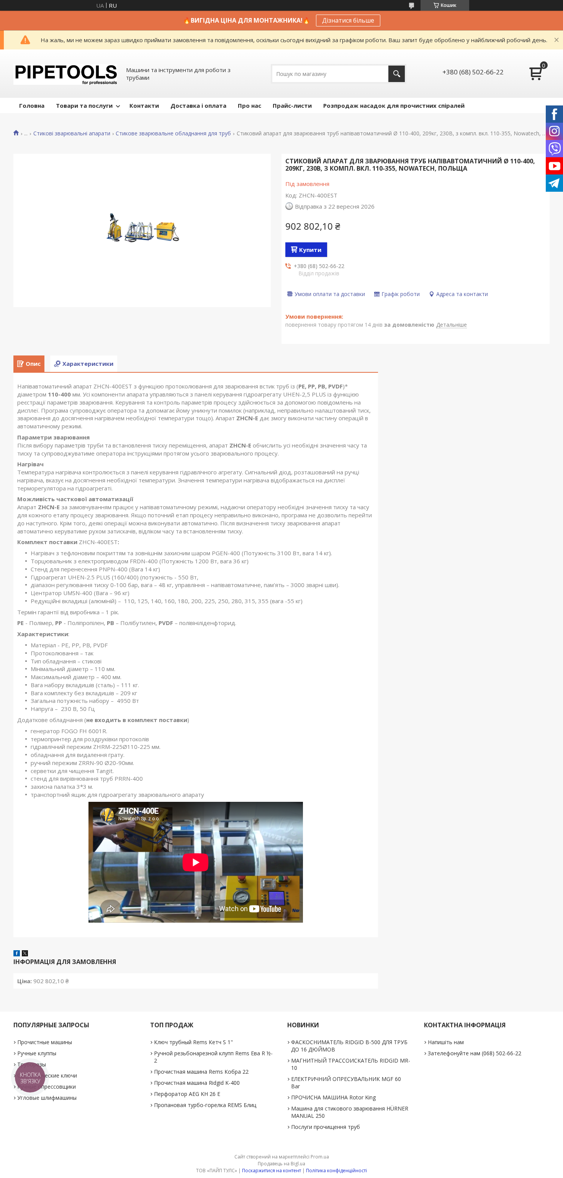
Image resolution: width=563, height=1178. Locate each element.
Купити (310, 249)
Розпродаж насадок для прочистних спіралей (394, 105)
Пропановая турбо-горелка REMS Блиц (205, 1105)
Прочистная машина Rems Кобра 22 (201, 1071)
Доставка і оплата (198, 105)
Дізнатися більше (348, 20)
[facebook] (16, 954)
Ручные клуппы (36, 1053)
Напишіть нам (446, 1042)
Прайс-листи (292, 105)
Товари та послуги (84, 105)
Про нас (249, 105)
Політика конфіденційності (336, 1170)
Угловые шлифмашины (47, 1097)
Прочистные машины (44, 1042)
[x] (25, 954)
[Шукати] (396, 74)
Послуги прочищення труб (325, 1126)
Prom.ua (320, 1156)
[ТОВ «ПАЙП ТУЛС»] (65, 73)
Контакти (144, 105)
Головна (31, 105)
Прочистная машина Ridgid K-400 (197, 1082)
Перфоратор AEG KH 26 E (187, 1093)
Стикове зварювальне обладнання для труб (173, 133)
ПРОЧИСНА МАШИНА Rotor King (333, 1097)
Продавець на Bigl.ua (281, 1163)
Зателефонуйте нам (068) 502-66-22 (474, 1053)
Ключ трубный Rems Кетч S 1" (193, 1042)
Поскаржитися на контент (271, 1170)
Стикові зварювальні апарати (71, 133)
